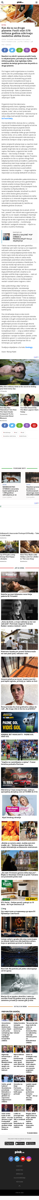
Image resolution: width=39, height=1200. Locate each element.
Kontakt (19, 1166)
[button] (2, 481)
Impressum (19, 1174)
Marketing (19, 1170)
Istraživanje (7, 432)
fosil (15, 432)
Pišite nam (19, 1182)
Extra (4, 25)
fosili (22, 432)
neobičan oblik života (9, 436)
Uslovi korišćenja (19, 1178)
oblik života (22, 436)
